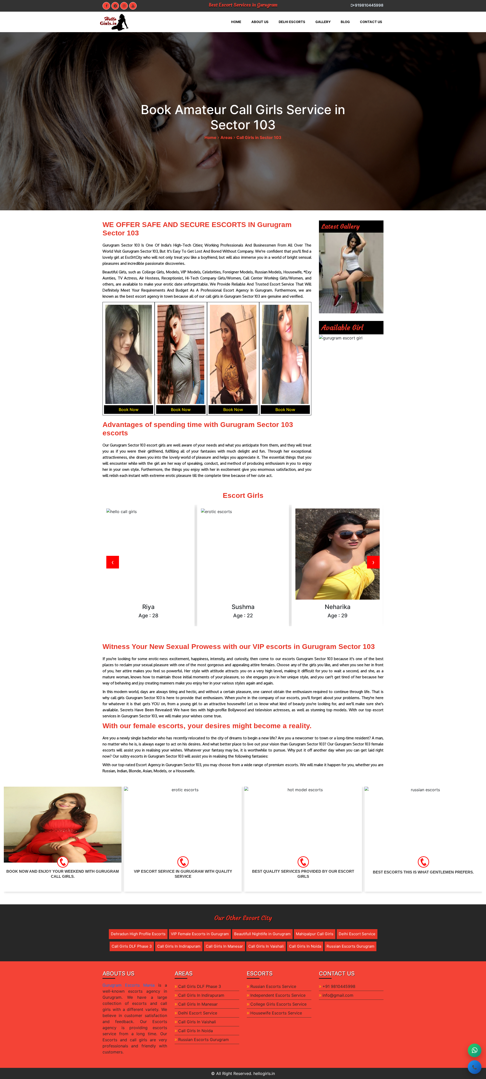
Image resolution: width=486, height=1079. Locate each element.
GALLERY (323, 22)
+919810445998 (367, 5)
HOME (238, 21)
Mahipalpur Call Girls (314, 933)
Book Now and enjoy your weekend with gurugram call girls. (423, 874)
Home (210, 137)
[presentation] (112, 562)
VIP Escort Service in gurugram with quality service (63, 874)
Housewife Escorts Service (276, 1012)
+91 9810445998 (338, 986)
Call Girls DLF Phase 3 (132, 946)
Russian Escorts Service (273, 986)
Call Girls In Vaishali (266, 946)
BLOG (345, 22)
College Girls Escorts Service (278, 1004)
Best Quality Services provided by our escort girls (183, 874)
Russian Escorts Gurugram (350, 946)
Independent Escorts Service (278, 995)
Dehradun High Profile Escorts (138, 933)
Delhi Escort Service (357, 933)
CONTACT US (371, 22)
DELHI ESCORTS (292, 22)
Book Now (128, 409)
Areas (226, 137)
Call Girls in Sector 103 (258, 137)
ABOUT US (260, 22)
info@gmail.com (337, 995)
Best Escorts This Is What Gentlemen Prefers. (303, 872)
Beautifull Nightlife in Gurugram (262, 933)
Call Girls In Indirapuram (178, 946)
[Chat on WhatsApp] (474, 1050)
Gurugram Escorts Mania (129, 985)
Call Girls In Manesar (224, 946)
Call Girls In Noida (305, 946)
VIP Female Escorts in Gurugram (200, 933)
